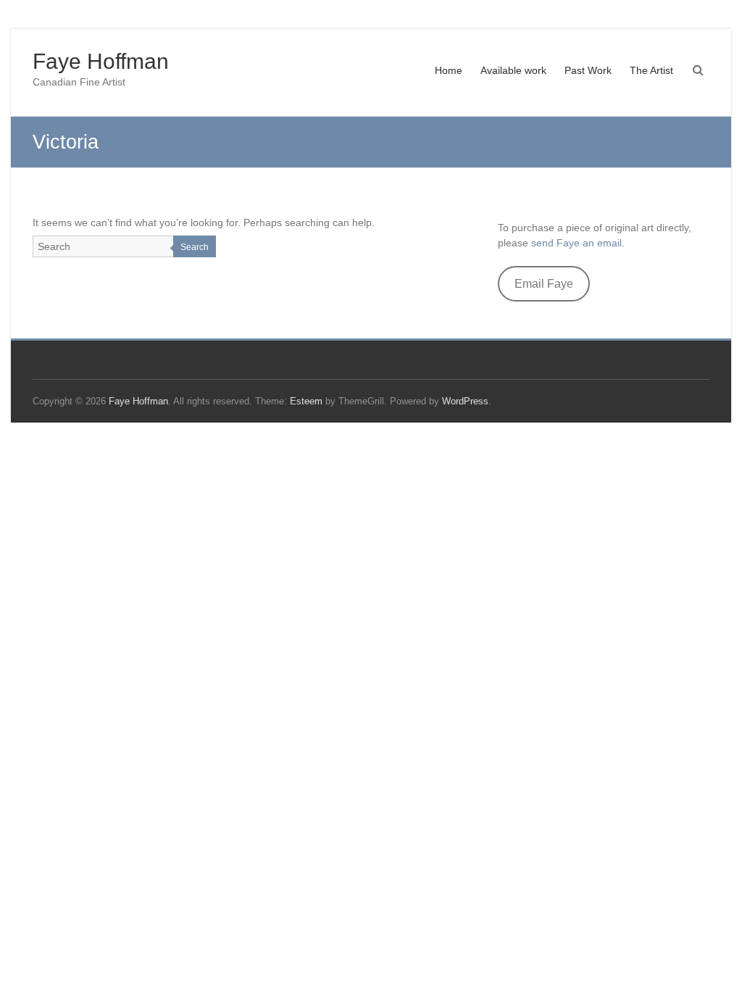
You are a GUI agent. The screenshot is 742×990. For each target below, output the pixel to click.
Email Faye (543, 284)
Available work (513, 70)
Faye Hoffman (101, 61)
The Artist (651, 70)
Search (194, 247)
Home (448, 70)
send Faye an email (576, 243)
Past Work (588, 70)
